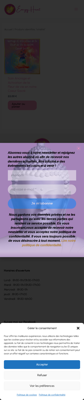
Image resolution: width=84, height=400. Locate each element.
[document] (42, 200)
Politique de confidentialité (52, 394)
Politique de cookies (27, 394)
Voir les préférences (42, 386)
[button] (78, 328)
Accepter (42, 364)
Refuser (42, 375)
